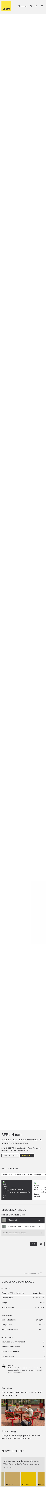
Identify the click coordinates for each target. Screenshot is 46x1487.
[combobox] (23, 1226)
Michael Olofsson (8, 1150)
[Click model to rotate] (23, 1258)
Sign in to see (39, 1293)
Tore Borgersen (34, 1148)
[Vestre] (6, 6)
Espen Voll (25, 1150)
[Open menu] (42, 6)
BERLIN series (7, 1148)
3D (33, 1244)
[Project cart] (36, 6)
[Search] (31, 6)
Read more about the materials (24, 1233)
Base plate (7, 1174)
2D (41, 1244)
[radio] (16, 1190)
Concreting (20, 1174)
